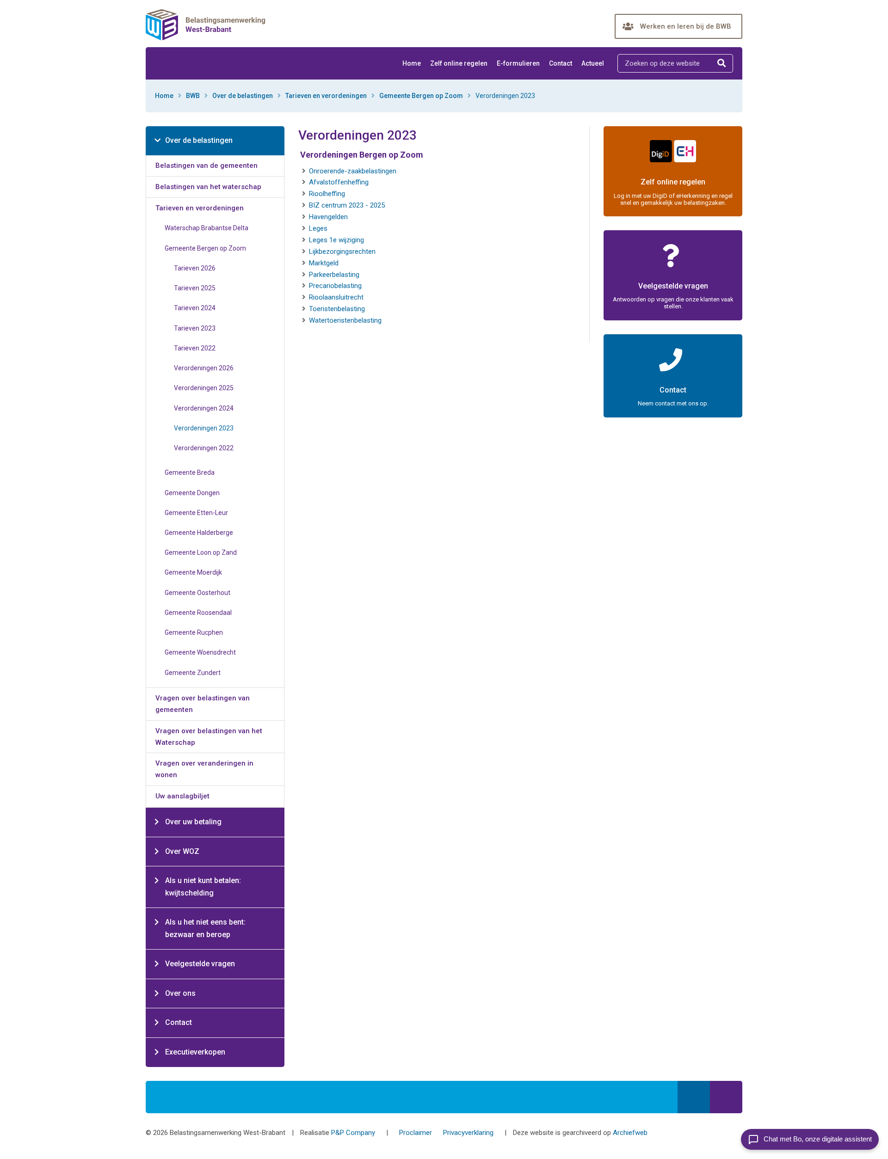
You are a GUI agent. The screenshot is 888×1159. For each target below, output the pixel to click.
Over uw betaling (193, 821)
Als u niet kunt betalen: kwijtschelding (203, 886)
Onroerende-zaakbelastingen (352, 171)
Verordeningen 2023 (204, 428)
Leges (318, 228)
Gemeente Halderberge (199, 532)
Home (411, 63)
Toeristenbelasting (337, 309)
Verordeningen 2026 (204, 368)
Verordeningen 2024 (204, 408)
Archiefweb (630, 1132)
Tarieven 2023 (195, 328)
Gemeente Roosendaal (198, 612)
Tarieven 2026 (195, 268)
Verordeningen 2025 (204, 388)
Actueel (592, 63)
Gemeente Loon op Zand (201, 552)
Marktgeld (324, 263)
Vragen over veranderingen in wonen (204, 769)
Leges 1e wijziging (336, 240)
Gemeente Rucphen (194, 632)
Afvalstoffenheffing (339, 182)
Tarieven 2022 (195, 348)
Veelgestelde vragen (200, 963)
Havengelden (328, 217)
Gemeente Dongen (192, 493)
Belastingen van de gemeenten (206, 165)
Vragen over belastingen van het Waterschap (208, 737)
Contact (560, 63)
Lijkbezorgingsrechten (342, 251)
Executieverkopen (195, 1052)
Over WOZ (182, 851)
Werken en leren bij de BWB (685, 26)
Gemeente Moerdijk (193, 572)
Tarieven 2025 (195, 288)
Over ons (180, 993)
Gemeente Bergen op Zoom (421, 95)
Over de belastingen (242, 95)
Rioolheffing (327, 194)
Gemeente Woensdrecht (200, 652)
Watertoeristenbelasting (345, 320)
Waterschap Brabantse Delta (206, 228)
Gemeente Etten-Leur (196, 512)
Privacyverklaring (468, 1132)
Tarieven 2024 (195, 308)
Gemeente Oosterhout (197, 592)
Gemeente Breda (190, 472)
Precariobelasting (335, 286)
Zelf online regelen (458, 63)
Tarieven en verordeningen (326, 95)
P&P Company (353, 1132)
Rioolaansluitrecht (336, 297)
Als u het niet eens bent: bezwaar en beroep (205, 928)
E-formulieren (518, 63)
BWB (193, 95)
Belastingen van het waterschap (208, 187)
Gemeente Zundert (193, 672)
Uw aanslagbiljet (182, 796)
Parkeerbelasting (334, 274)
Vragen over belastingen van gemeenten (202, 704)
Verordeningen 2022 (204, 448)
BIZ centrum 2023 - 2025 (347, 205)
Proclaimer (415, 1132)
